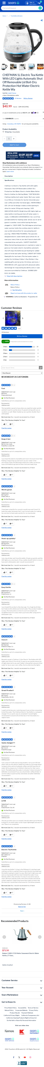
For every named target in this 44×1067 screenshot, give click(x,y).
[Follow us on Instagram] (30, 1057)
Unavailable (16, 132)
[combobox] (22, 8)
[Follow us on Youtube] (25, 1057)
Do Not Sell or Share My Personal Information (21, 1020)
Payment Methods (27, 1013)
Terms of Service (33, 1008)
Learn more (10, 171)
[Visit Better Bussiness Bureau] (22, 1063)
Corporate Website (21, 1010)
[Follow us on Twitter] (19, 1057)
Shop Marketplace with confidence (15, 163)
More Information (11, 280)
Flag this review (6, 428)
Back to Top (22, 906)
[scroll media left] (3, 318)
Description (9, 176)
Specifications (9, 180)
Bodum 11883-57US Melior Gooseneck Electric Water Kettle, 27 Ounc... (20, 954)
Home (4, 16)
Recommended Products (14, 921)
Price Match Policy (11, 1008)
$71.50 (5, 950)
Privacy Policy (33, 1010)
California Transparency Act (30, 1015)
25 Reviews (18, 98)
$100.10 (5, 948)
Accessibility (22, 1008)
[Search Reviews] (40, 367)
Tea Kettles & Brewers (17, 16)
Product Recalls (15, 1013)
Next (22, 911)
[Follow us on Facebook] (14, 1057)
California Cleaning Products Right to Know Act (21, 1018)
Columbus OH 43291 (14, 124)
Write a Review (28, 98)
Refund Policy (9, 1010)
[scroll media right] (22, 318)
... (8, 16)
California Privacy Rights (12, 1015)
